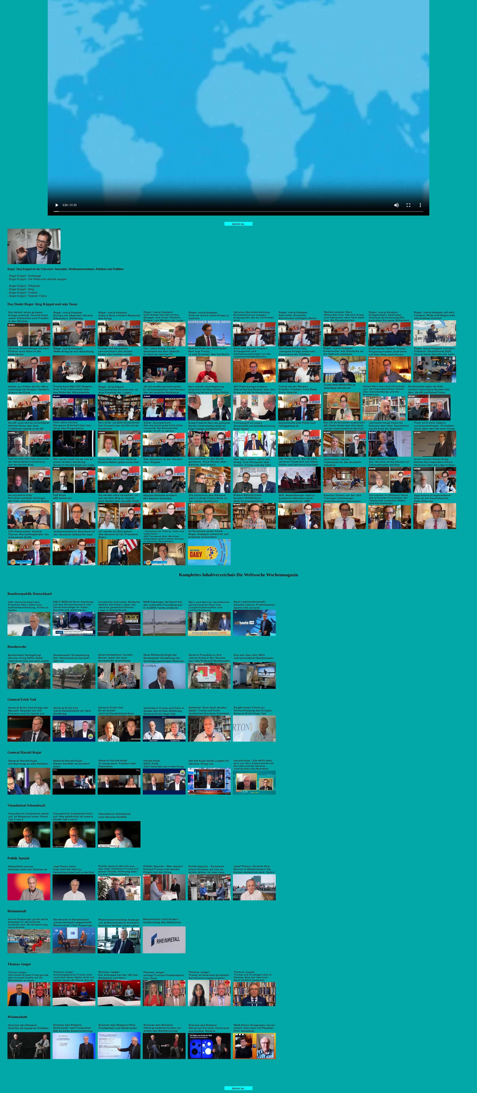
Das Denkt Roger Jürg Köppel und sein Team (42, 304)
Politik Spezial (18, 858)
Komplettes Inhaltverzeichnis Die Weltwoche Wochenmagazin (238, 574)
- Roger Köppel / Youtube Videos (27, 295)
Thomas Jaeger (19, 964)
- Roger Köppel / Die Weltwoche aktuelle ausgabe (37, 279)
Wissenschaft (17, 1017)
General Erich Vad (21, 699)
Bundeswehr (16, 647)
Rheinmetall (16, 911)
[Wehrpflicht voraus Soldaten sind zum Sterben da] (28, 899)
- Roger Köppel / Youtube (22, 292)
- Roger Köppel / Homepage (24, 275)
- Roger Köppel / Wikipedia (23, 285)
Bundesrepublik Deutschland (29, 594)
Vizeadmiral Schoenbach (26, 805)
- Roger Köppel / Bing (20, 289)
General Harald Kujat (24, 752)
